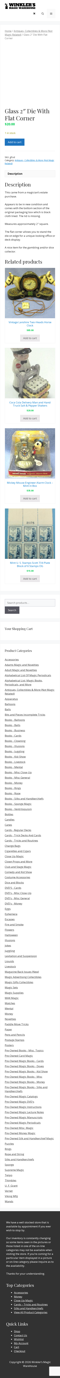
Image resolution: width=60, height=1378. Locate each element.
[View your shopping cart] (34, 13)
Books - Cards (13, 735)
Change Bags (12, 846)
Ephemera (11, 914)
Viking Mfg (11, 1196)
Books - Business (15, 730)
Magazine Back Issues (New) (22, 972)
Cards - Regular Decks (18, 830)
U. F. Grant (11, 1185)
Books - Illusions (15, 746)
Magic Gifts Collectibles (19, 982)
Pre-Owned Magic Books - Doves (24, 1066)
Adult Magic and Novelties (21, 670)
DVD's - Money (13, 903)
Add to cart (14, 142)
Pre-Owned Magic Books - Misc (23, 1076)
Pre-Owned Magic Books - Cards (24, 1061)
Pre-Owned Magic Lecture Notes (24, 1112)
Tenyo (8, 1175)
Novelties (10, 1019)
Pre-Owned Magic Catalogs (21, 1096)
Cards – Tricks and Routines (31, 1304)
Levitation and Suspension (21, 956)
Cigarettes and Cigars (18, 851)
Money (9, 1013)
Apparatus (11, 699)
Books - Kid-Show (15, 756)
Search (12, 610)
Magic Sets (11, 987)
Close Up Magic (14, 856)
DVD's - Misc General (17, 898)
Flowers (9, 930)
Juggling (10, 951)
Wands (9, 1201)
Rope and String (14, 1154)
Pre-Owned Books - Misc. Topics (24, 1050)
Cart (16, 1347)
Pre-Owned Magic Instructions (23, 1107)
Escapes (10, 919)
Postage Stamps (14, 1040)
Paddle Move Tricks (17, 1024)
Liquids (9, 961)
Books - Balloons (15, 720)
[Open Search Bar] (42, 13)
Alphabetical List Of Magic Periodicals (28, 675)
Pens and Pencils (15, 1034)
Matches (10, 1003)
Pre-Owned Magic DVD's (19, 1101)
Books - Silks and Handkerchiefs (24, 798)
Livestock (10, 966)
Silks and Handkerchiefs (19, 1159)
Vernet (9, 1191)
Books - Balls (12, 725)
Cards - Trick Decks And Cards (23, 835)
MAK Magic (12, 998)
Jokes (8, 945)
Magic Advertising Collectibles (23, 977)
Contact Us (20, 1335)
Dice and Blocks (14, 882)
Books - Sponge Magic (18, 804)
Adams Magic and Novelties (22, 665)
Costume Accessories (17, 877)
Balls (8, 709)
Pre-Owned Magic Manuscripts (23, 1117)
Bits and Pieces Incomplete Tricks (25, 714)
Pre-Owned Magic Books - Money (25, 1082)
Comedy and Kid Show (18, 872)
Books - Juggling (14, 751)
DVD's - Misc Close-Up (18, 893)
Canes (8, 825)
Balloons (10, 704)
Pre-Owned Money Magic (20, 1133)
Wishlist (19, 1339)
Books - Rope (12, 793)
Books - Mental (14, 767)
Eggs (8, 909)
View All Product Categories (30, 1312)
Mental (9, 1008)
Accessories (12, 659)
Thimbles (10, 1180)
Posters (9, 1045)
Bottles (9, 814)
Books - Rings (13, 788)
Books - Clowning (15, 741)
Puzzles (9, 1143)
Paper (8, 1029)
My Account (21, 1343)
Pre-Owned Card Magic (19, 1055)
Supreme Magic (14, 1170)
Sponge (9, 1164)
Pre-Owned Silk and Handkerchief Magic (29, 1138)
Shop (17, 1331)
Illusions (10, 940)
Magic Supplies (14, 992)
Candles (9, 819)
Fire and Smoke (14, 924)
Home (8, 31)
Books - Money (14, 783)
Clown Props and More (18, 861)
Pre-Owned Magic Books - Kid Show (26, 1071)
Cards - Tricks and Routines (21, 840)
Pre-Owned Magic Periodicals (23, 1122)
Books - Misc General (17, 777)
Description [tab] (15, 173)
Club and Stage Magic (18, 867)
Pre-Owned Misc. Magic (19, 1128)
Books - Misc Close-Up (18, 772)
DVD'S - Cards (13, 888)
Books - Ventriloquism (18, 809)
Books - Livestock (15, 762)
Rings (8, 1149)
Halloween (11, 935)
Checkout (19, 1351)
